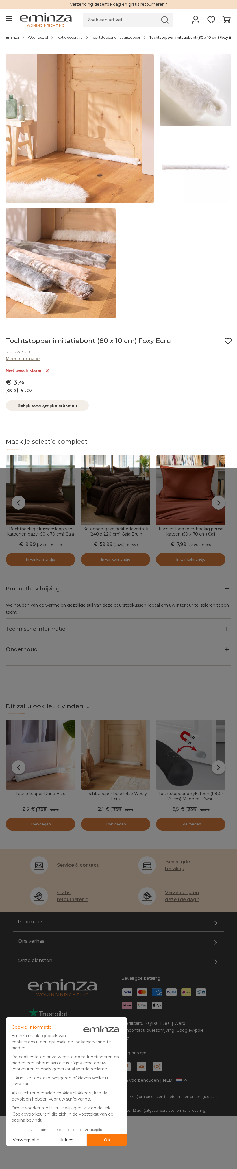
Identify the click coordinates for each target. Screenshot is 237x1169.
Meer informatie (23, 358)
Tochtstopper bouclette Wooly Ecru (116, 796)
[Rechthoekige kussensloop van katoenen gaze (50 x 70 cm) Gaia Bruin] (40, 490)
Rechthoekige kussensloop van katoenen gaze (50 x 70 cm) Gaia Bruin (40, 534)
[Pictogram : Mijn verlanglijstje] (228, 341)
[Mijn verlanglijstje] (211, 21)
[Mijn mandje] (226, 21)
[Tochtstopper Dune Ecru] (40, 755)
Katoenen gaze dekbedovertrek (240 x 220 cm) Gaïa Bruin (115, 531)
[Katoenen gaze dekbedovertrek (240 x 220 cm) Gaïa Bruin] (115, 490)
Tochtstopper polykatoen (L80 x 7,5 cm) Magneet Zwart (191, 796)
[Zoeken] (165, 19)
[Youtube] (141, 1066)
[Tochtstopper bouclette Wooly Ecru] (115, 755)
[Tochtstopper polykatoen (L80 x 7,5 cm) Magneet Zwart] (190, 755)
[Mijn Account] (196, 21)
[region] (118, 40)
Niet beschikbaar (25, 370)
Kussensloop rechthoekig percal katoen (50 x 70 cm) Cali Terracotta (191, 534)
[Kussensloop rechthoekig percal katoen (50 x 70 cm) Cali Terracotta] (190, 490)
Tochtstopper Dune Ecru (40, 793)
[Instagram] (157, 1066)
